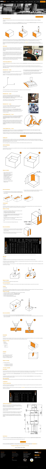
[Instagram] (35, 455)
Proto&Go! (23, 387)
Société (26, 1)
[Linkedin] (37, 455)
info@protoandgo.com (16, 445)
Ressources (21, 1)
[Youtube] (38, 455)
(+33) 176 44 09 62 (25, 445)
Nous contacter (31, 1)
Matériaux (12, 1)
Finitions (17, 1)
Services (8, 1)
